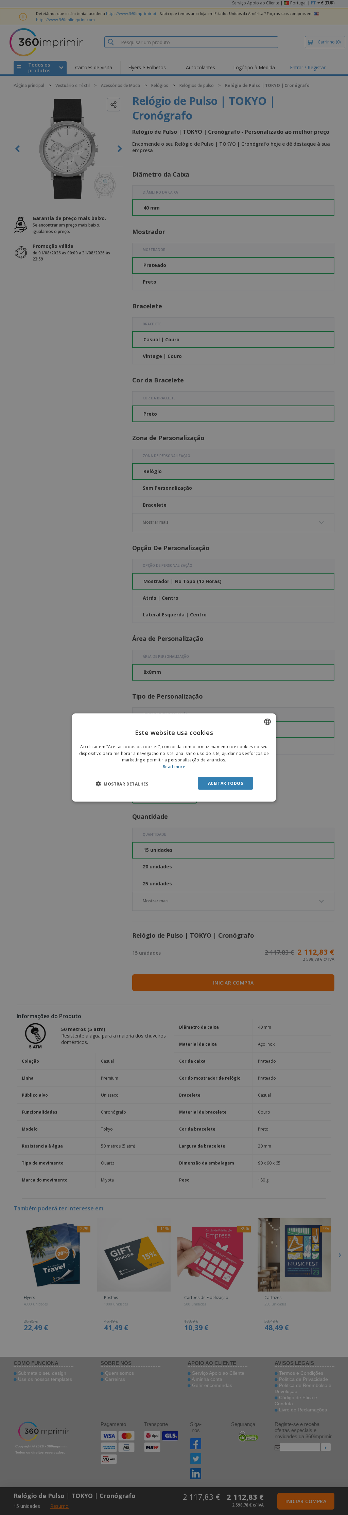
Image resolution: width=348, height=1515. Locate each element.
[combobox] (267, 721)
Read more (174, 767)
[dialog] (174, 757)
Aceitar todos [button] (225, 783)
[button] (122, 783)
